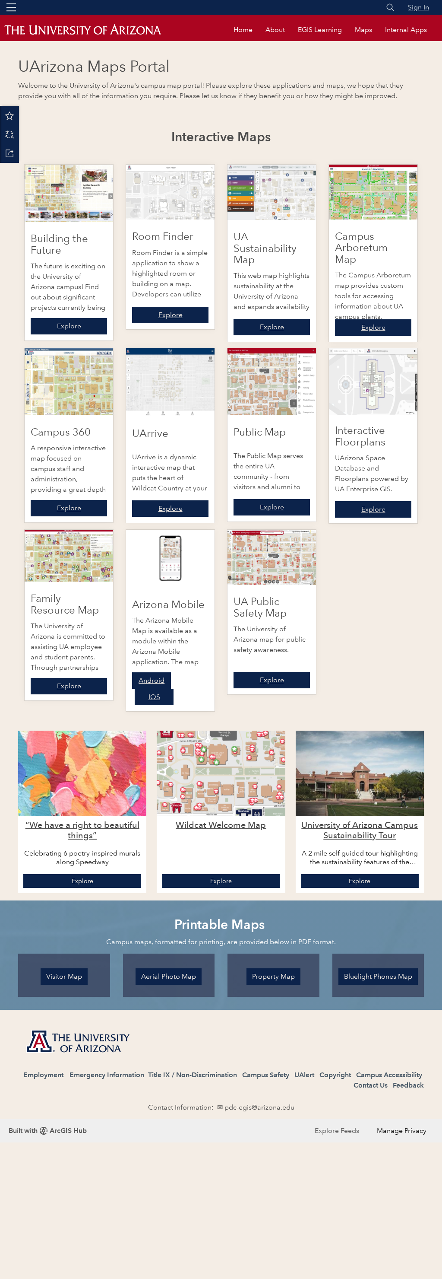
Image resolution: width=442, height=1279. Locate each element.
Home (243, 29)
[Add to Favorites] (9, 115)
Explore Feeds (337, 1130)
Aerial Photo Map (168, 976)
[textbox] (221, 1066)
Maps (363, 29)
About (275, 29)
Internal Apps (406, 29)
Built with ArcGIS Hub (48, 1130)
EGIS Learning (320, 29)
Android (151, 680)
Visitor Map (64, 976)
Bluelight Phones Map (378, 976)
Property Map (273, 976)
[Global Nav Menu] (11, 7)
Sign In (418, 7)
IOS (154, 697)
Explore (69, 326)
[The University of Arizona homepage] (90, 30)
